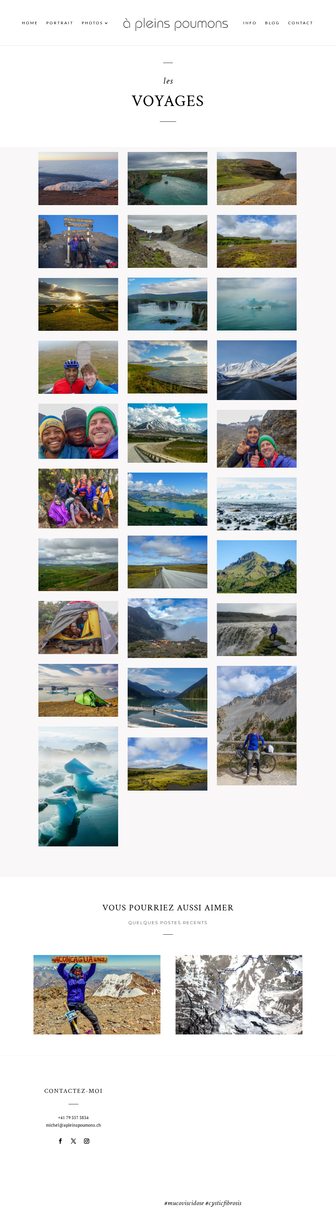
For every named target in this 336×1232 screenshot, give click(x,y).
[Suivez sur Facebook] (60, 1141)
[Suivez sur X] (73, 1141)
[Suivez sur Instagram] (86, 1141)
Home (30, 23)
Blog (272, 23)
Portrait (60, 23)
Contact (300, 23)
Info (250, 23)
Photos (92, 23)
